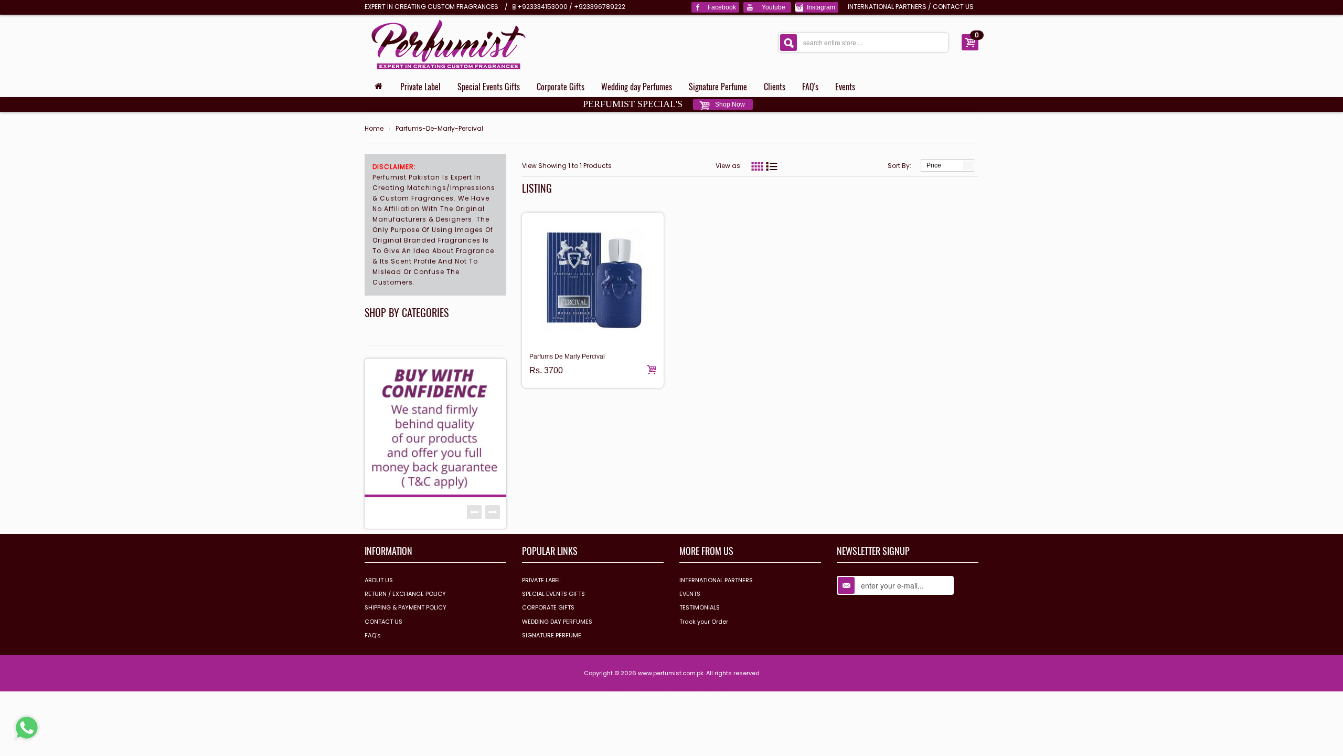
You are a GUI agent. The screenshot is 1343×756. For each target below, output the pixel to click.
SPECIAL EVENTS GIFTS (553, 594)
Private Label (420, 86)
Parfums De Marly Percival (567, 356)
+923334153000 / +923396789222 (571, 6)
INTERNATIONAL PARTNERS (887, 6)
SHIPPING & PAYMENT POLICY (405, 607)
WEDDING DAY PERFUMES (557, 621)
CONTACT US (953, 6)
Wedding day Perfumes (636, 86)
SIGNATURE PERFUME (551, 635)
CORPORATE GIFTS (548, 607)
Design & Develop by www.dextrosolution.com (671, 686)
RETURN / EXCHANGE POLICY (405, 594)
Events (845, 86)
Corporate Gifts (560, 86)
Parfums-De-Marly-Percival (439, 128)
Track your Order (703, 621)
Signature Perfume (718, 86)
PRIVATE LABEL (541, 580)
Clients (774, 86)
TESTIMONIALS (699, 607)
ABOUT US (379, 580)
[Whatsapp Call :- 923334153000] (27, 726)
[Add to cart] (651, 369)
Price (933, 165)
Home (374, 128)
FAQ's (810, 86)
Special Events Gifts (488, 86)
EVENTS (689, 594)
